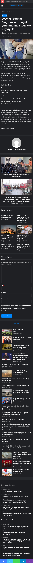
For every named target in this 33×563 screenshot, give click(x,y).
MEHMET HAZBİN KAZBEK (10, 33)
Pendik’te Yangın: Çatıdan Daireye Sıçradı (15, 385)
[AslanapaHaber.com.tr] (17, 5)
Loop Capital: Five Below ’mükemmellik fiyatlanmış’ (23, 246)
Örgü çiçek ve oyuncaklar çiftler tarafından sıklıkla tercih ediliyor (23, 218)
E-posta (4, 292)
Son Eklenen (16, 324)
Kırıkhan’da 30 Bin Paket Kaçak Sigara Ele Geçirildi (21, 391)
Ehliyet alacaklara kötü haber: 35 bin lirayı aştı (23, 237)
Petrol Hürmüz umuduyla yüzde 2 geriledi (7, 237)
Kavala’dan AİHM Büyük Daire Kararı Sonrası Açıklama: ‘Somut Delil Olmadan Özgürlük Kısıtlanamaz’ (16, 426)
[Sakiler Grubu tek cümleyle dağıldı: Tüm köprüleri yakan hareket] (7, 463)
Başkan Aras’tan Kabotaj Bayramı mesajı (21, 471)
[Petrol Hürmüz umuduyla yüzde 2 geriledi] (8, 229)
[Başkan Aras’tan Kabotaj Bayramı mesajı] (7, 472)
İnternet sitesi (5, 299)
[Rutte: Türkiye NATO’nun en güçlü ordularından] (7, 400)
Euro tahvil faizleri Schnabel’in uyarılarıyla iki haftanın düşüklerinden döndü (16, 447)
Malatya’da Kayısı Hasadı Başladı (7, 216)
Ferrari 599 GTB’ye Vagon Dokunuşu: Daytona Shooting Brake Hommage (21, 347)
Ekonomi (11, 11)
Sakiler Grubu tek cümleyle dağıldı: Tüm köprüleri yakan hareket (22, 463)
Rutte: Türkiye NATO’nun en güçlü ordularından (21, 399)
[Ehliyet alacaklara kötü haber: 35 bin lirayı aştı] (24, 229)
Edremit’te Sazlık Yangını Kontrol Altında (21, 372)
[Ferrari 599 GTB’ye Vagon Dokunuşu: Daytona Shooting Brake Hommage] (7, 347)
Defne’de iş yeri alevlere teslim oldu (7, 245)
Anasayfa (5, 11)
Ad (2, 285)
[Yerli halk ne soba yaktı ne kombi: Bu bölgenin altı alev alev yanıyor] (7, 455)
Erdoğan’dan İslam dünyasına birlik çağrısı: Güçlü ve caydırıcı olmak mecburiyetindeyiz (21, 356)
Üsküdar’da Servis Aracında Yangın (13, 419)
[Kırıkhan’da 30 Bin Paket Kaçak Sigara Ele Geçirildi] (7, 392)
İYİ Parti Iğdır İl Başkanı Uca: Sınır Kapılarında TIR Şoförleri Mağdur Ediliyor (16, 413)
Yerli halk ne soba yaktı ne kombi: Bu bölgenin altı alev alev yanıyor (22, 454)
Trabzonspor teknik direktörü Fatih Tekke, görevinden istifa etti (15, 407)
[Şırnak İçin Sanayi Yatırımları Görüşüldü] (7, 339)
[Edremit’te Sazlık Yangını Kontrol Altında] (7, 373)
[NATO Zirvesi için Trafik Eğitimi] (7, 332)
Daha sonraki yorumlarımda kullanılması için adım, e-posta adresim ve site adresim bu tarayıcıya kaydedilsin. (16, 308)
